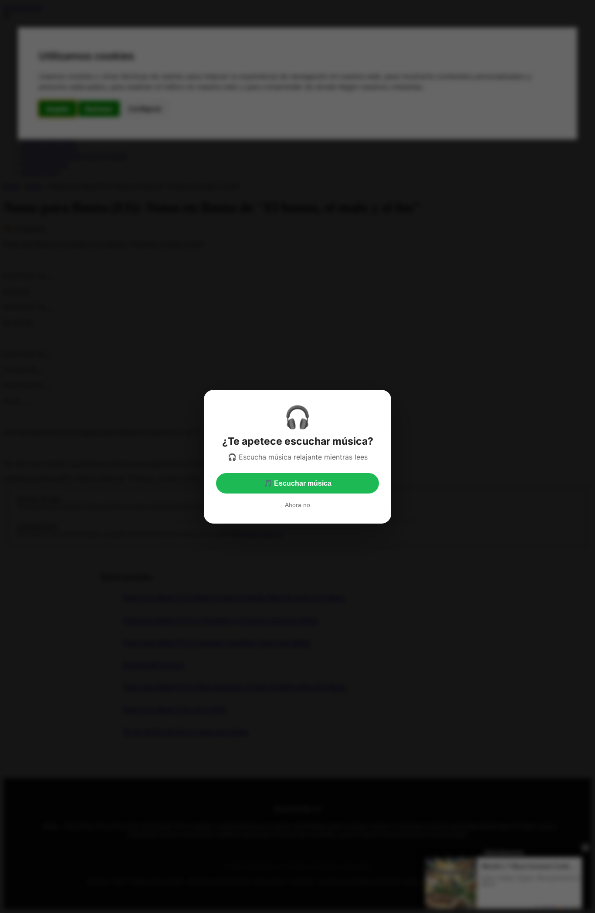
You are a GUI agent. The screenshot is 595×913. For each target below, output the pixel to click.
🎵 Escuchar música (297, 483)
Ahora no (297, 504)
